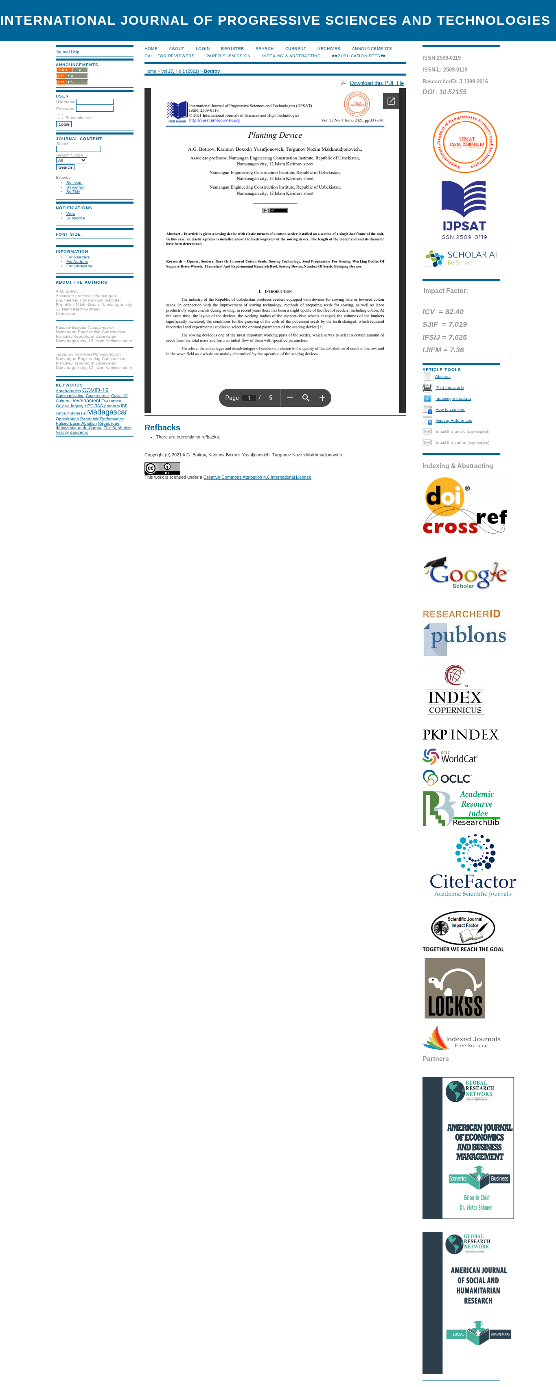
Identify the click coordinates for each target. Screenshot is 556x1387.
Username (65, 102)
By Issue (74, 182)
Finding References (454, 420)
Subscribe (75, 218)
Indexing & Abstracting (291, 56)
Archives (328, 48)
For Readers (78, 257)
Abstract (443, 376)
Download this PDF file (377, 83)
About (176, 48)
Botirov (212, 71)
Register (232, 48)
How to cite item (450, 409)
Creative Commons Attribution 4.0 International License (257, 477)
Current (295, 48)
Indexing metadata (453, 398)
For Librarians (79, 266)
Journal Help (67, 52)
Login (203, 48)
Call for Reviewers (169, 56)
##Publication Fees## (358, 56)
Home (151, 48)
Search (265, 48)
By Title (73, 191)
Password (65, 108)
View (70, 213)
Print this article (450, 387)
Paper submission (228, 56)
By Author (75, 187)
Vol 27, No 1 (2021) (180, 71)
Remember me (79, 117)
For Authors (77, 261)
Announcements (372, 48)
